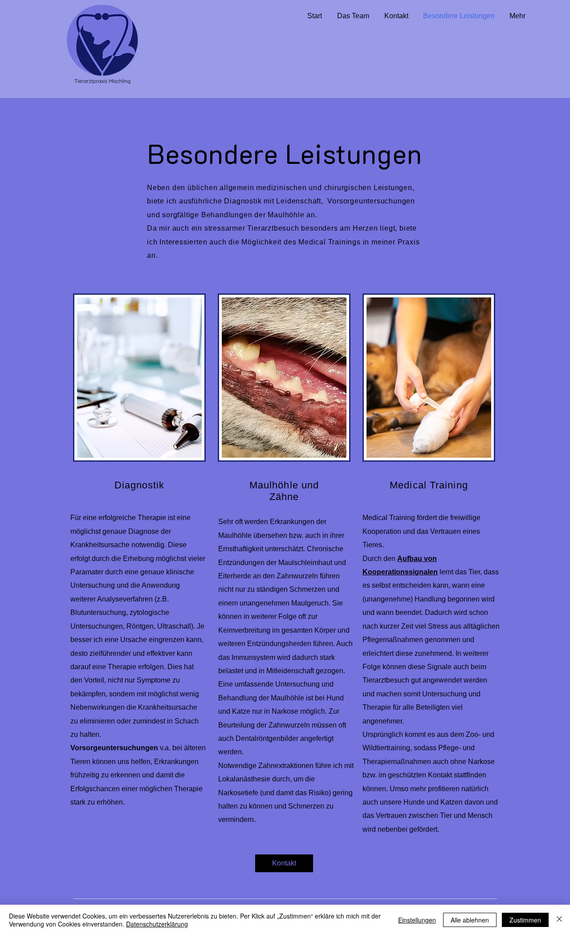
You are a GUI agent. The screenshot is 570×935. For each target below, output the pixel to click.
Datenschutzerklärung (157, 923)
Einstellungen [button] (417, 919)
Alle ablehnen (470, 919)
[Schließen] (559, 920)
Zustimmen (525, 919)
